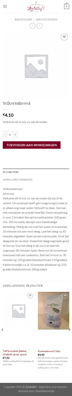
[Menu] (5, 6)
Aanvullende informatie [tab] (18, 179)
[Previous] (2, 336)
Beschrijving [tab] (10, 172)
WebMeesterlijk (44, 391)
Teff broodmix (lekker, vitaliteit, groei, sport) (15, 353)
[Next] (69, 336)
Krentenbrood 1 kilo (49, 351)
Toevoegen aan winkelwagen (31, 145)
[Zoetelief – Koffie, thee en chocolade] (36, 6)
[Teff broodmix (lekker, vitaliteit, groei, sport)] (18, 319)
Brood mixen (46, 19)
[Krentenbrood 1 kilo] (53, 319)
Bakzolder (23, 19)
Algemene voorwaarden (53, 386)
